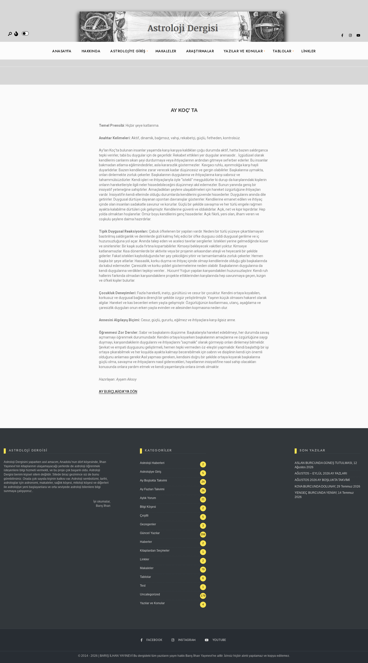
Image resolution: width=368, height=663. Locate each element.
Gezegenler (148, 524)
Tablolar (282, 51)
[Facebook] (342, 35)
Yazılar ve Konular (243, 51)
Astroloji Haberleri (152, 463)
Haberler (146, 542)
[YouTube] (358, 35)
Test (142, 585)
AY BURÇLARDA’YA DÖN (118, 392)
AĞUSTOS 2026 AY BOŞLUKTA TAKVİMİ (322, 480)
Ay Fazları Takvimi (152, 489)
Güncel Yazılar (150, 533)
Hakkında (91, 51)
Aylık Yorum (148, 498)
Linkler (308, 51)
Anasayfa (61, 51)
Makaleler (165, 51)
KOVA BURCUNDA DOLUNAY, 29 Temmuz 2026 (327, 486)
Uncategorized (150, 594)
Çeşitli (144, 515)
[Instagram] (350, 35)
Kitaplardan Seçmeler (154, 550)
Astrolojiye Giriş (127, 51)
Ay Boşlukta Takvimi (153, 480)
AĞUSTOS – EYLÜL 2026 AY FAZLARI (321, 473)
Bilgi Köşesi (148, 507)
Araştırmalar (200, 51)
